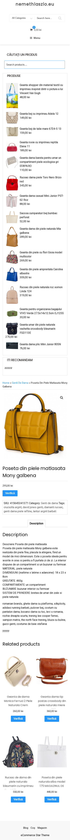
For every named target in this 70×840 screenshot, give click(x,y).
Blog (25, 827)
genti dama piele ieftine (18, 511)
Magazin (42, 827)
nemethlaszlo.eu (35, 4)
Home (6, 382)
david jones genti (33, 507)
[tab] (36, 523)
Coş (33, 827)
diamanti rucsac (53, 507)
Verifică (10, 493)
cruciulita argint (13, 507)
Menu (37, 37)
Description (36, 523)
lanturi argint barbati (44, 511)
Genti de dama (20, 382)
